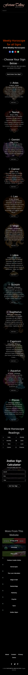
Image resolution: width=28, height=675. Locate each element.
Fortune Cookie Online (14, 560)
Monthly (7, 440)
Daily (6, 437)
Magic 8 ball (14, 579)
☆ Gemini (14, 140)
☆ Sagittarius (14, 312)
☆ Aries (14, 83)
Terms (14, 657)
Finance (20, 447)
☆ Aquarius (14, 371)
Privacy (20, 654)
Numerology (14, 586)
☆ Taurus (14, 113)
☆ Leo (14, 197)
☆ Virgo (14, 226)
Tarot (14, 605)
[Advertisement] (14, 24)
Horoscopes (14, 566)
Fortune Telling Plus (14, 5)
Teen (6, 444)
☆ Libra (14, 256)
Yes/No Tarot (14, 540)
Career (7, 447)
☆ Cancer (14, 169)
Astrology (14, 547)
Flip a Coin (14, 553)
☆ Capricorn (14, 342)
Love (19, 444)
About (7, 654)
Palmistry (14, 592)
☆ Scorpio (14, 285)
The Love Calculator (14, 573)
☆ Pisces (14, 401)
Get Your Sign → (14, 486)
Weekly (20, 437)
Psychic (14, 599)
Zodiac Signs (14, 612)
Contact (13, 654)
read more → (14, 102)
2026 (19, 440)
